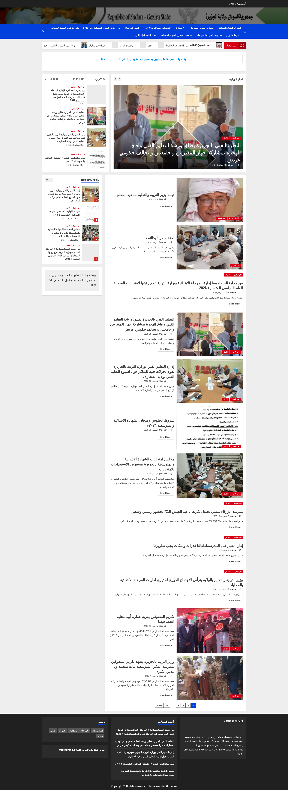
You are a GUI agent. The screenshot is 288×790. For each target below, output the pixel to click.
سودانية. (73, 730)
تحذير (167, 45)
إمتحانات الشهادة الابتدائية (230, 27)
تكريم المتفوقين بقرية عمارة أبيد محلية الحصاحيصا (210, 630)
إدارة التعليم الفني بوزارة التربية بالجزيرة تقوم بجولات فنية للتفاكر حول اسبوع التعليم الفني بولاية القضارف (177, 155)
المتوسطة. (97, 730)
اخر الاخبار (233, 145)
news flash (234, 218)
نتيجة (100, 736)
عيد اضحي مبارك (115, 45)
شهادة (62, 730)
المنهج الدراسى (132, 27)
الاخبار (223, 145)
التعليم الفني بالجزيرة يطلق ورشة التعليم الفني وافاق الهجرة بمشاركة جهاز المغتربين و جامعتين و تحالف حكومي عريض (96, 116)
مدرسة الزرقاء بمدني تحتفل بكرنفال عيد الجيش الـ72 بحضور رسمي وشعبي (187, 511)
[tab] (100, 79)
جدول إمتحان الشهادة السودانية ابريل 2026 (102, 27)
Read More (165, 207)
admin (228, 165)
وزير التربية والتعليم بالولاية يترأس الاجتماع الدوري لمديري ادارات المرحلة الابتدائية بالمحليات (181, 582)
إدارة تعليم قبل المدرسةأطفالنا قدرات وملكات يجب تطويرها (198, 545)
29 (167, 705)
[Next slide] (119, 79)
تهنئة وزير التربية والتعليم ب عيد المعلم (74, 45)
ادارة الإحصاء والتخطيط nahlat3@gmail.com (206, 45)
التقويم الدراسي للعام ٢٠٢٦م (158, 27)
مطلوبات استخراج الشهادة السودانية (176, 35)
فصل (53, 730)
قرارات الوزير (232, 35)
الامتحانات (180, 27)
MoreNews (155, 786)
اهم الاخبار (235, 265)
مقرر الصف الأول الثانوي (145, 35)
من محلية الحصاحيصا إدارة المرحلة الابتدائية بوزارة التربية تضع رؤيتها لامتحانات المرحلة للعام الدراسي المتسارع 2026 (96, 94)
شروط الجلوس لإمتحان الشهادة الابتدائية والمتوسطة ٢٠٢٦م (96, 159)
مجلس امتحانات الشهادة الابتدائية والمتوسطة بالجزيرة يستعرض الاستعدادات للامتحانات (210, 475)
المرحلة (84, 730)
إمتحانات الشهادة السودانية (202, 27)
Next (159, 705)
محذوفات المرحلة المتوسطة (209, 35)
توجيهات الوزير (144, 45)
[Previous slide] (115, 79)
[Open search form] (43, 31)
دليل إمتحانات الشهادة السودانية (65, 27)
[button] (244, 31)
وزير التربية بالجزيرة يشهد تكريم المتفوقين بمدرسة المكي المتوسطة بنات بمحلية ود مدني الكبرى (210, 678)
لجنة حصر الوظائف (210, 247)
